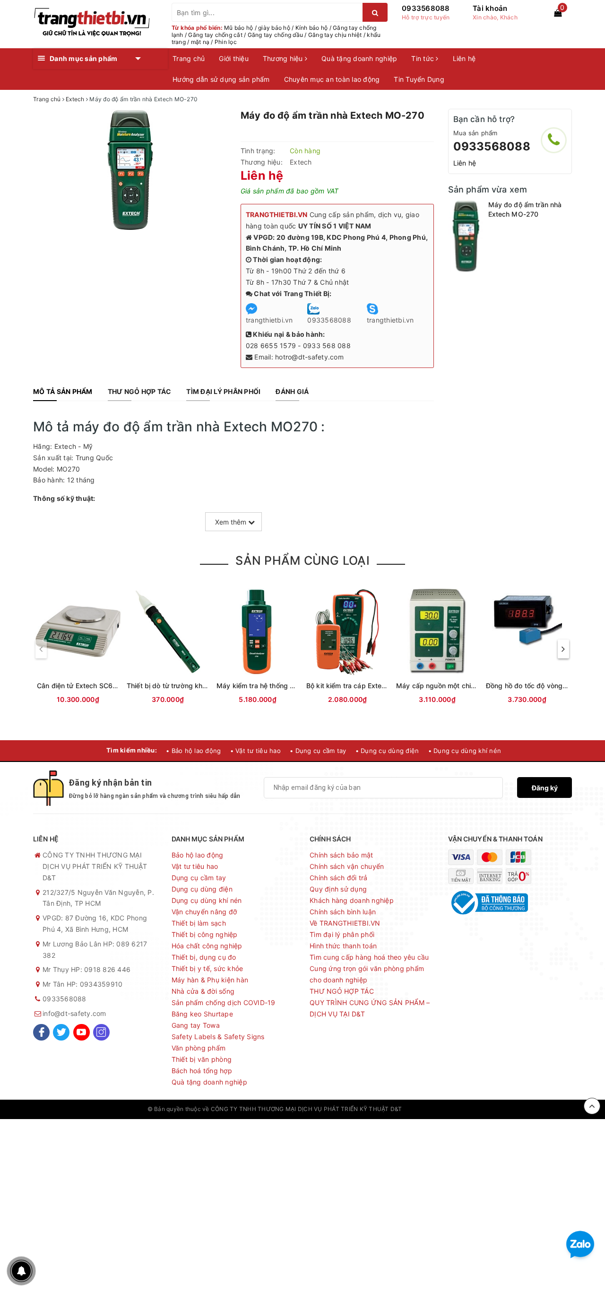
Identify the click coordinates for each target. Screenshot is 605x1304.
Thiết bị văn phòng (202, 1059)
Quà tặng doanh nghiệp (359, 58)
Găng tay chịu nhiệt (335, 34)
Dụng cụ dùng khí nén (207, 900)
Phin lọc (226, 41)
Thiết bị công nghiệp (205, 934)
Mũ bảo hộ (238, 27)
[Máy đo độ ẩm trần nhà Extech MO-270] (466, 236)
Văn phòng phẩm (199, 1048)
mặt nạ (200, 41)
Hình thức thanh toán (343, 946)
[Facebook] (41, 1032)
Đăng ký (545, 788)
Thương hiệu (284, 58)
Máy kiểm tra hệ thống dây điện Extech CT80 (288, 686)
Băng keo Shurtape (202, 1014)
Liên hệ (464, 58)
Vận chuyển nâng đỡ (204, 912)
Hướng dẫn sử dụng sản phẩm (221, 79)
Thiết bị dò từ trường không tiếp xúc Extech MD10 (206, 686)
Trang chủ (189, 58)
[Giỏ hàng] (558, 13)
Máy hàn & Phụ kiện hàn (210, 980)
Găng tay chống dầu (275, 34)
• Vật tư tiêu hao (255, 750)
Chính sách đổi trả (339, 878)
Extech (301, 162)
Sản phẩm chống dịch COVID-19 (224, 1002)
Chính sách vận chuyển (347, 866)
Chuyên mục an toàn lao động (332, 79)
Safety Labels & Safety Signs (218, 1037)
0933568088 (426, 8)
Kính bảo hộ (311, 27)
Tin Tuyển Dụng (419, 79)
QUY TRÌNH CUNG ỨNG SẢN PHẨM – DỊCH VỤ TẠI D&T (370, 1008)
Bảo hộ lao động (198, 855)
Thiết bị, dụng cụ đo (204, 957)
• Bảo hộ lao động (193, 750)
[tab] (63, 391)
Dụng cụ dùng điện (202, 889)
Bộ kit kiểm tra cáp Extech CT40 (357, 686)
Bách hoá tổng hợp (202, 1071)
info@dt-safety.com (74, 1013)
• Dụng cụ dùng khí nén (464, 750)
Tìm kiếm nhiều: (131, 750)
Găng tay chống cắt (215, 34)
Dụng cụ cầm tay (199, 878)
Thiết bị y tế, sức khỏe (207, 968)
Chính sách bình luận (343, 912)
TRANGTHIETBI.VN (277, 214)
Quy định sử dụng (338, 889)
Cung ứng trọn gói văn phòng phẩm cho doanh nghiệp (367, 974)
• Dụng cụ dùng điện (387, 750)
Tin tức (423, 58)
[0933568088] (554, 140)
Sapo (450, 1108)
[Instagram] (101, 1032)
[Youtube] (81, 1032)
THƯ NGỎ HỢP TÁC (342, 991)
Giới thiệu (234, 58)
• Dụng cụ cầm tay (318, 750)
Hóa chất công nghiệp (207, 946)
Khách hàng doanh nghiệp (352, 900)
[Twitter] (61, 1032)
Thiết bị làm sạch (199, 923)
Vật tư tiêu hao (195, 866)
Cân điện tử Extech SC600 (79, 686)
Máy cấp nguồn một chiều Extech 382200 (463, 686)
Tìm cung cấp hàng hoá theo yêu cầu (369, 957)
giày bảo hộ (274, 27)
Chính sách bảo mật (341, 855)
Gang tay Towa (196, 1025)
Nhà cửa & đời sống (203, 991)
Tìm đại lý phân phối (342, 934)
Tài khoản (490, 8)
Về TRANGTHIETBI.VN (345, 923)
